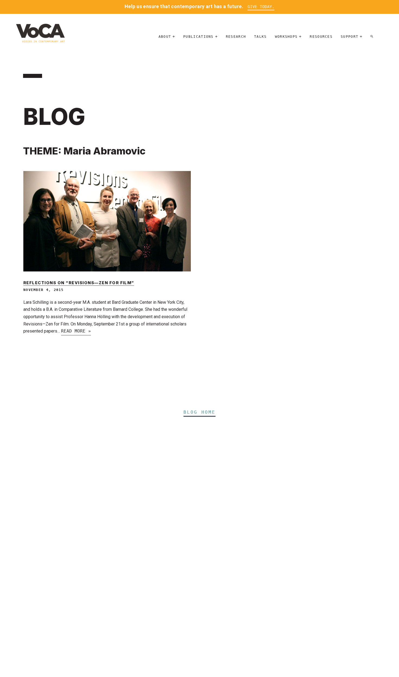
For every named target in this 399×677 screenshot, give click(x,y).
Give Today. (261, 6)
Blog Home (199, 412)
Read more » (76, 331)
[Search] (371, 36)
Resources (321, 36)
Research (236, 36)
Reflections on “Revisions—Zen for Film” (78, 282)
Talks (260, 36)
